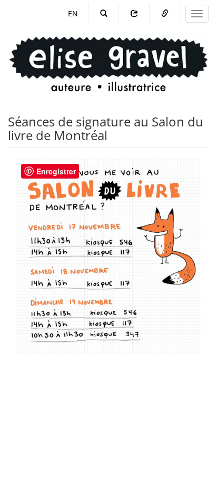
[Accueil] (108, 54)
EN (73, 13)
